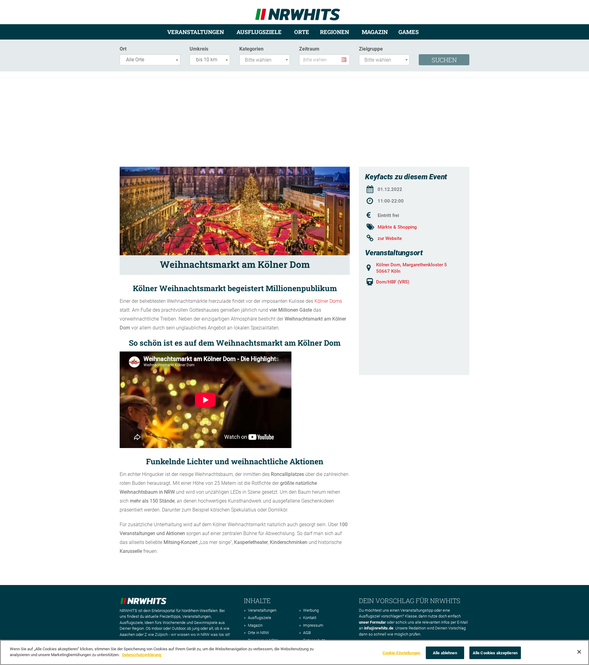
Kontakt (309, 617)
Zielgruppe (371, 49)
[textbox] (266, 60)
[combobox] (150, 59)
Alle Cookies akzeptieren (495, 653)
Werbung (311, 610)
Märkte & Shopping (397, 227)
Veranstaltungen (195, 32)
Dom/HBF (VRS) (392, 282)
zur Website (390, 238)
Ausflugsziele (259, 32)
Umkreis (199, 49)
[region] (294, 652)
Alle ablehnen (445, 653)
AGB (307, 632)
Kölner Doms (328, 301)
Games (408, 32)
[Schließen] (579, 652)
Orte (301, 32)
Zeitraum (309, 49)
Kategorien (251, 49)
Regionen (334, 32)
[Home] (297, 12)
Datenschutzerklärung (141, 654)
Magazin (375, 32)
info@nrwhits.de (378, 628)
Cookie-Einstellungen (402, 653)
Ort (123, 49)
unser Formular (372, 622)
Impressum (313, 625)
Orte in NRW (258, 632)
